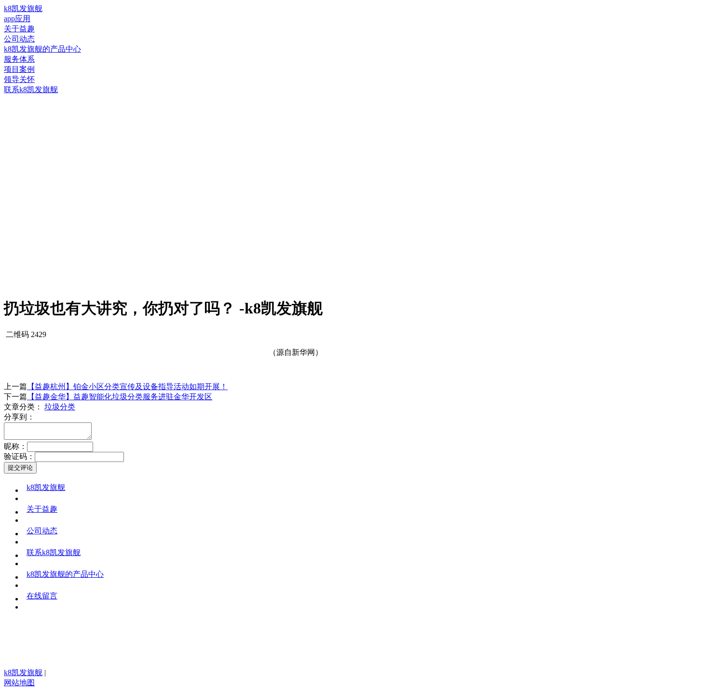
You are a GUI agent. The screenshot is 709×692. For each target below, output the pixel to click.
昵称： (15, 446)
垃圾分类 (59, 407)
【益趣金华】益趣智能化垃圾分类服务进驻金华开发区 (119, 397)
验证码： (19, 456)
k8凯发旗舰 (23, 8)
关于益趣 (42, 509)
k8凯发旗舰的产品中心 (65, 574)
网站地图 (19, 682)
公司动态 (42, 531)
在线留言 (42, 596)
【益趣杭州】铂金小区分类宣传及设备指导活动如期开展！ (127, 386)
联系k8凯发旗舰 (54, 552)
